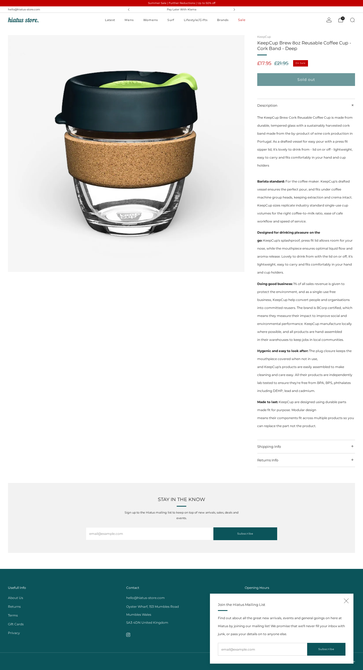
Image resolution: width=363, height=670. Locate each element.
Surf (170, 20)
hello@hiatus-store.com (24, 9)
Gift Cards (16, 624)
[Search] (352, 20)
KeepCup (264, 37)
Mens (129, 20)
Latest (110, 20)
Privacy (14, 633)
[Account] (329, 20)
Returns (14, 607)
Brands (223, 20)
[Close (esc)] (346, 601)
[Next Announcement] (234, 10)
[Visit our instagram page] (128, 635)
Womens (150, 20)
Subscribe (326, 649)
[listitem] (181, 9)
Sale (242, 20)
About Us (15, 598)
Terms (13, 615)
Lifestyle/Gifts (196, 20)
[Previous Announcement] (129, 10)
